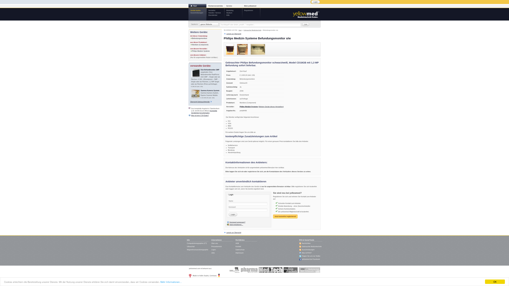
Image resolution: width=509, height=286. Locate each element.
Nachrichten (306, 243)
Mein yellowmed (250, 6)
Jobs (213, 253)
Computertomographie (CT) (197, 243)
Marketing (229, 10)
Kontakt (238, 246)
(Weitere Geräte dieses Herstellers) (271, 107)
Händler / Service (214, 13)
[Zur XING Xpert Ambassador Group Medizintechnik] (309, 270)
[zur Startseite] (306, 14)
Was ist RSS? (307, 253)
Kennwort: (232, 207)
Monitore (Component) (200, 45)
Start (195, 6)
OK (495, 281)
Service (229, 6)
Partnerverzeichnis (215, 6)
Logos (213, 250)
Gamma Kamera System (210, 90)
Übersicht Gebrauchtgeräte (200, 102)
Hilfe (228, 15)
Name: (231, 201)
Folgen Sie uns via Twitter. (311, 256)
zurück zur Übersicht (233, 34)
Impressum (239, 253)
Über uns (214, 243)
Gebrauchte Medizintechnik (312, 246)
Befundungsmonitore (199, 38)
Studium (229, 13)
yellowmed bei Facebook (311, 259)
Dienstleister (212, 15)
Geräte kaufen (195, 10)
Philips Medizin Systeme (249, 107)
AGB (237, 243)
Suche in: (194, 24)
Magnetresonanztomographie (197, 250)
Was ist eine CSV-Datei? (200, 116)
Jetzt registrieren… (236, 225)
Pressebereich (216, 246)
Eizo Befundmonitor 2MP (210, 70)
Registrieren (248, 10)
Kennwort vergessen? (237, 222)
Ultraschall (191, 246)
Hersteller (211, 10)
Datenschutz (240, 250)
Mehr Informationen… (171, 281)
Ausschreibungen (196, 13)
